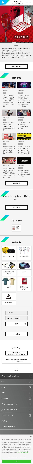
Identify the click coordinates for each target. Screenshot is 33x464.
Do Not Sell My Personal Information (16, 457)
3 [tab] (10, 42)
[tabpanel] (16, 24)
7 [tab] (26, 42)
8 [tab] (30, 42)
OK (16, 461)
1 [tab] (2, 42)
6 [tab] (22, 42)
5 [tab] (18, 42)
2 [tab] (6, 42)
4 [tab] (14, 42)
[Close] (31, 437)
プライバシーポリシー (22, 452)
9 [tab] (16, 45)
